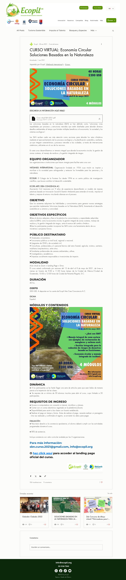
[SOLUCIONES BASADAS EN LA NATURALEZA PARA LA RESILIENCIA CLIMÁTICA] (66, 505)
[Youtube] (69, 570)
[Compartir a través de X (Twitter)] (35, 476)
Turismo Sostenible (36, 30)
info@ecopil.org (64, 562)
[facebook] (60, 570)
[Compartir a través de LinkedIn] (40, 476)
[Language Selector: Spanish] (110, 8)
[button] (113, 30)
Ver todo (110, 493)
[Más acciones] (101, 44)
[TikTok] (65, 570)
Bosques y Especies (78, 30)
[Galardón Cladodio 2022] (34, 505)
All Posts (20, 30)
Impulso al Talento (57, 30)
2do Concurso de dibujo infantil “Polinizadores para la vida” (97, 517)
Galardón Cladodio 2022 (32, 516)
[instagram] (56, 570)
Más (92, 30)
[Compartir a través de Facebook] (31, 476)
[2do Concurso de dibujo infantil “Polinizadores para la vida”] (98, 505)
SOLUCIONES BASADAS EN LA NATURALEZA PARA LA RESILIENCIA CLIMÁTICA (65, 517)
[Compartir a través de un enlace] (45, 476)
